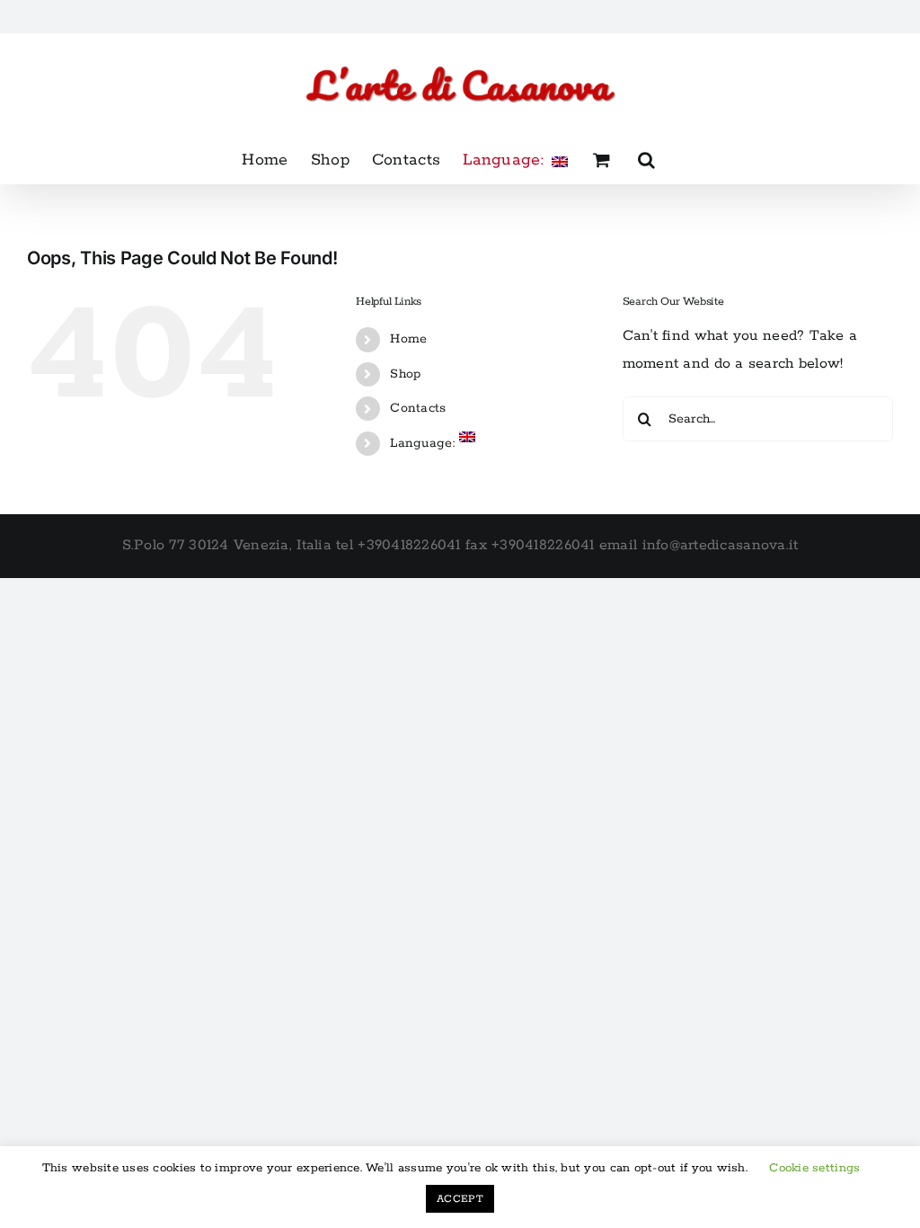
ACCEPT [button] (460, 1199)
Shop (405, 374)
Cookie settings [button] (814, 1168)
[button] (646, 160)
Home (408, 339)
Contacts (418, 408)
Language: (424, 443)
